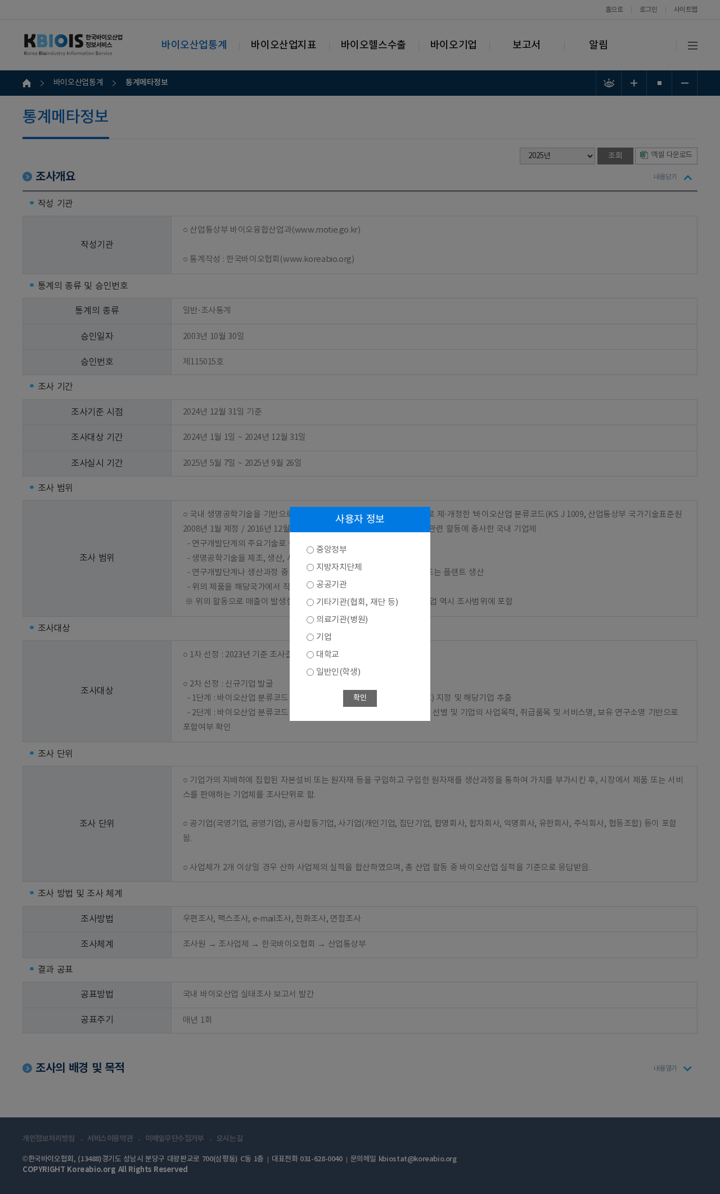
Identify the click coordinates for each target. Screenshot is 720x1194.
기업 (323, 637)
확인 (359, 698)
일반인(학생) (338, 672)
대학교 (327, 655)
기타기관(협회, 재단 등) (357, 602)
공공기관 (331, 585)
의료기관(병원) (342, 620)
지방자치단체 (339, 567)
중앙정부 (331, 550)
